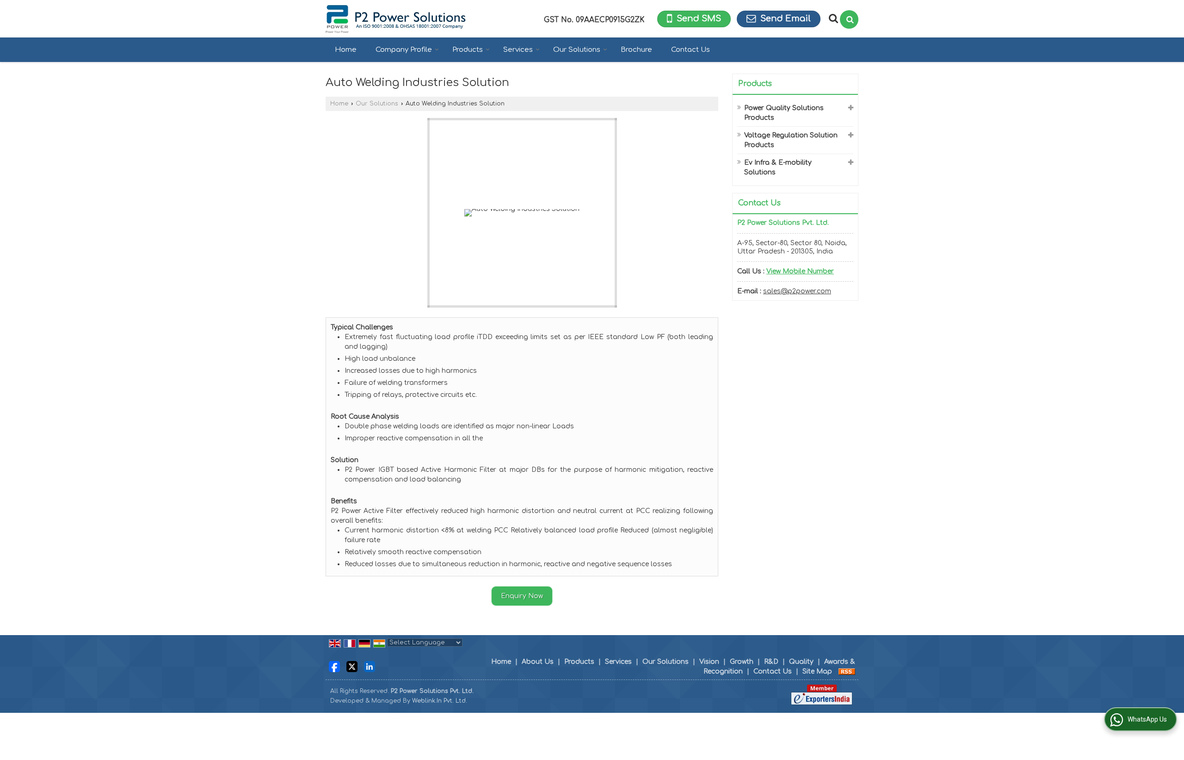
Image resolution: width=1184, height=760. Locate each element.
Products (467, 50)
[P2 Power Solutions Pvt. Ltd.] (396, 19)
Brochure (636, 50)
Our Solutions (576, 50)
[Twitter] (352, 666)
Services (518, 50)
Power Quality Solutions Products (784, 113)
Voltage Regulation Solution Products (791, 140)
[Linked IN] (369, 666)
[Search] (849, 19)
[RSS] (847, 671)
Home (346, 50)
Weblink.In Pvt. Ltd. (439, 701)
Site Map (817, 671)
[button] (800, 271)
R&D (771, 661)
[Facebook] (334, 666)
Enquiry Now (522, 596)
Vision (709, 661)
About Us (538, 661)
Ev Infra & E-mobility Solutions (778, 167)
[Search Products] (832, 18)
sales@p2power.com (797, 291)
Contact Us (690, 50)
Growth (741, 661)
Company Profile (404, 50)
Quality (801, 661)
